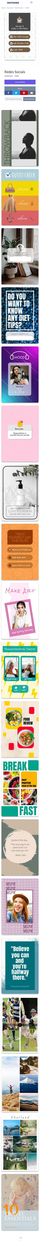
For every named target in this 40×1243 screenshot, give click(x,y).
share (20, 88)
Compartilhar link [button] (29, 99)
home (3, 8)
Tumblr (27, 8)
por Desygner (8, 76)
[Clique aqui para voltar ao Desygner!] (13, 4)
